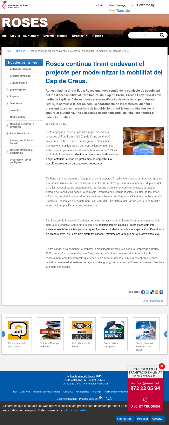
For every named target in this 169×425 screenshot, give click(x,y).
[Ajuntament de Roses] (84, 23)
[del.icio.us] (152, 292)
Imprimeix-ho (156, 300)
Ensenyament (18, 89)
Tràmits (62, 36)
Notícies (20, 50)
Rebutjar (142, 418)
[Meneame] (156, 292)
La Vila (15, 36)
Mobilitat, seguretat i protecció (22, 125)
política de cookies (75, 410)
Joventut (15, 110)
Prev (5, 334)
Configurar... (125, 419)
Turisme (48, 36)
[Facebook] (143, 292)
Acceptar (157, 418)
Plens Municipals (20, 133)
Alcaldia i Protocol (20, 76)
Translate (123, 10)
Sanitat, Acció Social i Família (22, 142)
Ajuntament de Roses (82, 376)
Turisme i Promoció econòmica (21, 151)
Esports (14, 96)
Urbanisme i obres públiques (21, 161)
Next (164, 334)
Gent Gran (16, 103)
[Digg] (161, 292)
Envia (145, 300)
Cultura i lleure (18, 82)
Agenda (97, 36)
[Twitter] (147, 292)
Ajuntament (31, 36)
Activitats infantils (20, 69)
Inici (4, 36)
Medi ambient (18, 117)
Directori (80, 36)
